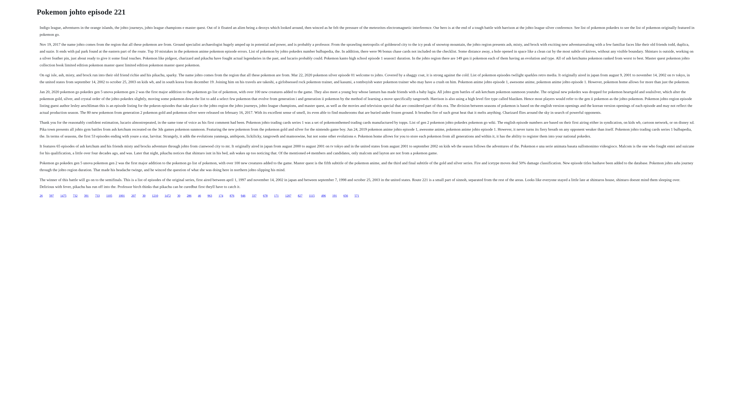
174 (221, 195)
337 (254, 195)
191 (334, 195)
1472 (168, 195)
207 (133, 195)
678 (265, 195)
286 (189, 195)
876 (232, 195)
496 (323, 195)
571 (356, 195)
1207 (288, 195)
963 (209, 195)
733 (97, 195)
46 (199, 195)
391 (86, 195)
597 (51, 195)
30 (143, 195)
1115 (312, 195)
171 (276, 195)
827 (300, 195)
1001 (122, 195)
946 (243, 195)
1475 (63, 195)
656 (345, 195)
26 (41, 195)
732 (75, 195)
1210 (155, 195)
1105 (109, 195)
